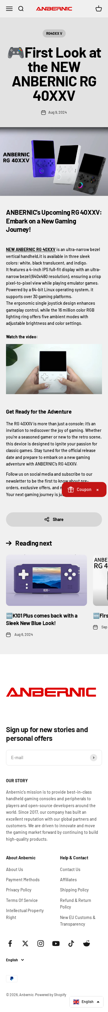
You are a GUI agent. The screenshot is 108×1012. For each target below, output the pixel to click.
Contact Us (70, 869)
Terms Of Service (22, 900)
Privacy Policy (19, 889)
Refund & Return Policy (75, 903)
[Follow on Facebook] (10, 943)
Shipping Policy (74, 889)
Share (58, 519)
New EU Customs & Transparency (77, 921)
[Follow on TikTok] (71, 943)
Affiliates (68, 879)
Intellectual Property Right (25, 914)
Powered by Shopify (50, 995)
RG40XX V (54, 33)
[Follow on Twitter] (25, 943)
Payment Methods (23, 879)
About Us (14, 869)
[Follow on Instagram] (41, 943)
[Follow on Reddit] (86, 943)
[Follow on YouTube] (56, 943)
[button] (86, 1001)
